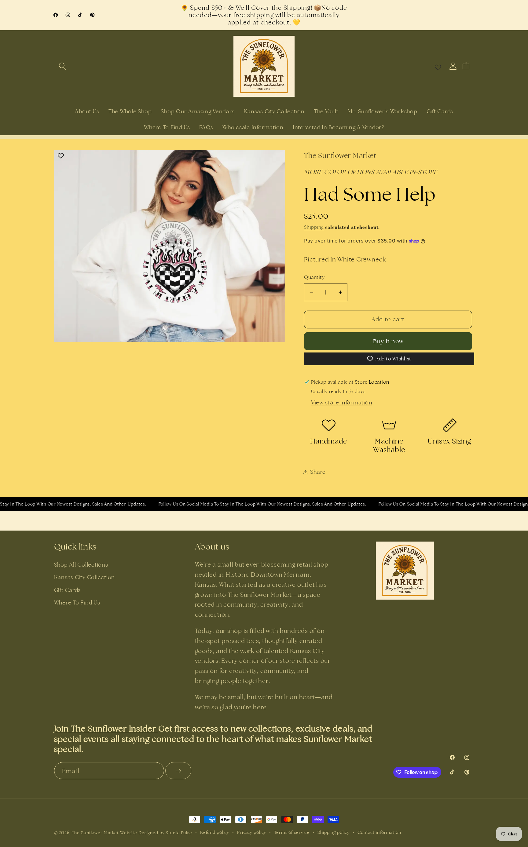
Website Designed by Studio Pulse (156, 832)
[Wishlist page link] (438, 66)
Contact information (379, 832)
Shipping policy (333, 832)
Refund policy (214, 832)
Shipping (314, 227)
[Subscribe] (178, 770)
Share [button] (318, 471)
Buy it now (388, 341)
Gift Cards (67, 589)
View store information (341, 402)
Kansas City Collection (84, 577)
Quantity (314, 277)
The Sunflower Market (96, 832)
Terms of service (292, 832)
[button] (62, 66)
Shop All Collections (81, 564)
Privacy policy (251, 832)
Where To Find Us (77, 602)
